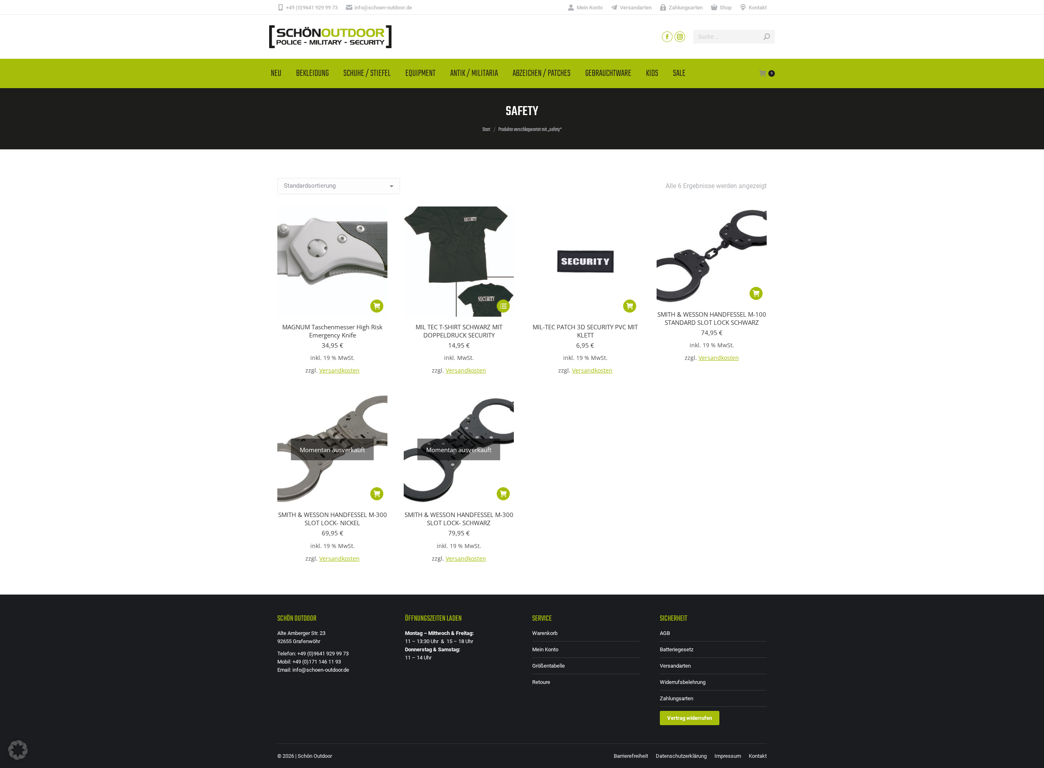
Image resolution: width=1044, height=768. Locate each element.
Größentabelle (548, 666)
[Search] (766, 37)
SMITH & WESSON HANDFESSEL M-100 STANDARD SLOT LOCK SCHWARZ (711, 318)
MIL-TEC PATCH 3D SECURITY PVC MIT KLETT (585, 331)
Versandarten (675, 666)
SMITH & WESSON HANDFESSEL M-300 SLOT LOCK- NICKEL (332, 519)
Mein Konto (545, 649)
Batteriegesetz (676, 649)
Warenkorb (544, 633)
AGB (665, 633)
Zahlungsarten (676, 698)
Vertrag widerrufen (689, 718)
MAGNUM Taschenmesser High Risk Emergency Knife (332, 331)
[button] (376, 306)
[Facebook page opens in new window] (667, 36)
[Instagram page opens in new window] (680, 36)
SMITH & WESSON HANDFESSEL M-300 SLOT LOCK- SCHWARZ (459, 519)
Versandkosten (339, 370)
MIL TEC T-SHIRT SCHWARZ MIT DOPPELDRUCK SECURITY (459, 331)
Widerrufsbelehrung (683, 682)
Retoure (541, 682)
